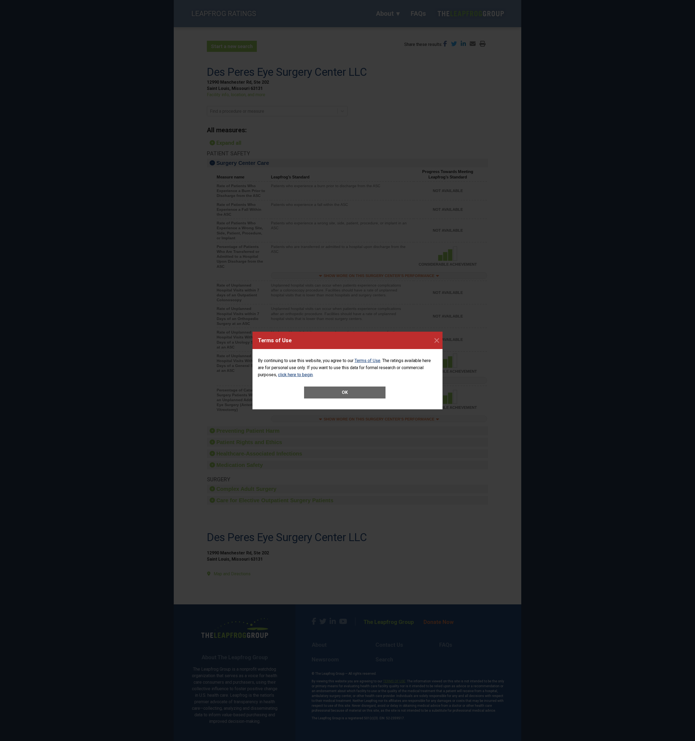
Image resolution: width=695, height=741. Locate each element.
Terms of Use (367, 360)
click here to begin (295, 374)
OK (345, 392)
